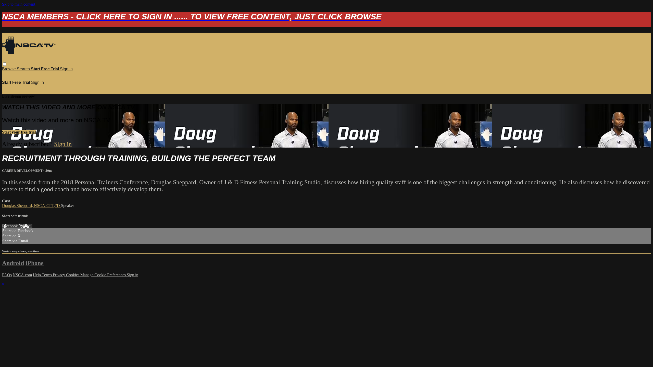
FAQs (7, 275)
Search (24, 69)
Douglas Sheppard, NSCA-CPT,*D (31, 205)
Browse (9, 69)
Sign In (37, 82)
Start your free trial (19, 132)
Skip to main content (18, 4)
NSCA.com (22, 275)
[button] (4, 64)
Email (27, 226)
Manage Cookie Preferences (103, 275)
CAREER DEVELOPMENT (22, 171)
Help (37, 275)
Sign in (66, 69)
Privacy (59, 275)
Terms (47, 275)
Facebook (10, 226)
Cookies (73, 275)
